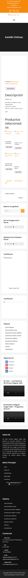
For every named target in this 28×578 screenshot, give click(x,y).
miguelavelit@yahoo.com (14, 7)
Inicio (5, 467)
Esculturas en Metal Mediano (13, 333)
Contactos (7, 479)
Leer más (9, 147)
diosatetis (9, 180)
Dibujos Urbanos (9, 344)
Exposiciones (7, 473)
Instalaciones (13, 83)
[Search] (22, 211)
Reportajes (7, 476)
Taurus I (20, 198)
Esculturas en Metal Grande (13, 335)
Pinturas (7, 346)
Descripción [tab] (10, 88)
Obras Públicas (9, 327)
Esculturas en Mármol (11, 341)
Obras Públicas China (11, 330)
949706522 (14, 5)
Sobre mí (6, 470)
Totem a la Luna (9, 193)
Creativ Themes (19, 575)
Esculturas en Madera (11, 338)
